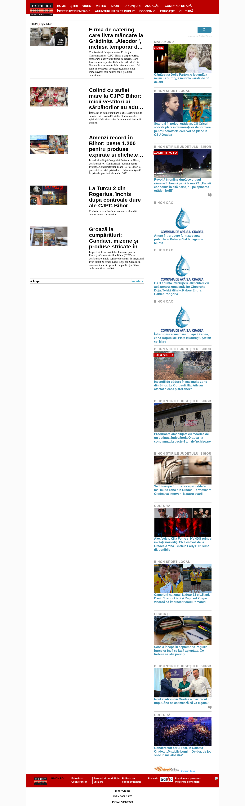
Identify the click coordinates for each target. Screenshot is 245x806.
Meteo (101, 5)
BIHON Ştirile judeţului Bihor (182, 146)
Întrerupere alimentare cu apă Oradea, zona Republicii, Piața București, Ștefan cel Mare (182, 338)
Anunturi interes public (115, 11)
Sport (116, 5)
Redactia (153, 778)
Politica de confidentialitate (131, 780)
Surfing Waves (205, 36)
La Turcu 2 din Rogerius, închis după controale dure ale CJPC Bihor (115, 197)
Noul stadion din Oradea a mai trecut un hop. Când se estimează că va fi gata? (183, 701)
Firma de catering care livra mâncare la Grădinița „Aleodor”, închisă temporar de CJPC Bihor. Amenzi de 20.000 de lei (116, 38)
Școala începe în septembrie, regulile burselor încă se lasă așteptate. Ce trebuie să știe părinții (180, 650)
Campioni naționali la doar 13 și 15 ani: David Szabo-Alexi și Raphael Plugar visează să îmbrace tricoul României (182, 598)
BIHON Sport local (172, 90)
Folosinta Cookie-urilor (79, 780)
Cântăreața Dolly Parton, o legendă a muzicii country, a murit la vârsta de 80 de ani (181, 78)
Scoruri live (187, 771)
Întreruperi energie (73, 11)
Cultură (186, 11)
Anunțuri (132, 5)
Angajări (152, 5)
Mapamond (164, 41)
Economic (147, 11)
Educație (167, 11)
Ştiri (74, 5)
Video (86, 5)
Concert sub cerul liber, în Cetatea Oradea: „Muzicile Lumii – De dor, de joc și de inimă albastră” (183, 751)
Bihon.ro (57, 778)
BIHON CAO (163, 202)
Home (61, 5)
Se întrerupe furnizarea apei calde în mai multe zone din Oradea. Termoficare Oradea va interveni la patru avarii (182, 490)
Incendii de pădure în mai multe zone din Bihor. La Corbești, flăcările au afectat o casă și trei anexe (180, 385)
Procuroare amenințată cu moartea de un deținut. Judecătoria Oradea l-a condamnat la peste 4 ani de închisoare (182, 437)
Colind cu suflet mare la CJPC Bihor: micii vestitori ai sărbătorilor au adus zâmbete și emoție (115, 98)
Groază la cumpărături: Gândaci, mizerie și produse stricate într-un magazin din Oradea (116, 238)
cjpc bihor (46, 24)
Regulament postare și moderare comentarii (188, 780)
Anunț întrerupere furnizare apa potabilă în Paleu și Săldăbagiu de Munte (178, 239)
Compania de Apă (178, 5)
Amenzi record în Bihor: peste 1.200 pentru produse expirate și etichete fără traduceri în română (113, 146)
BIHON (34, 24)
